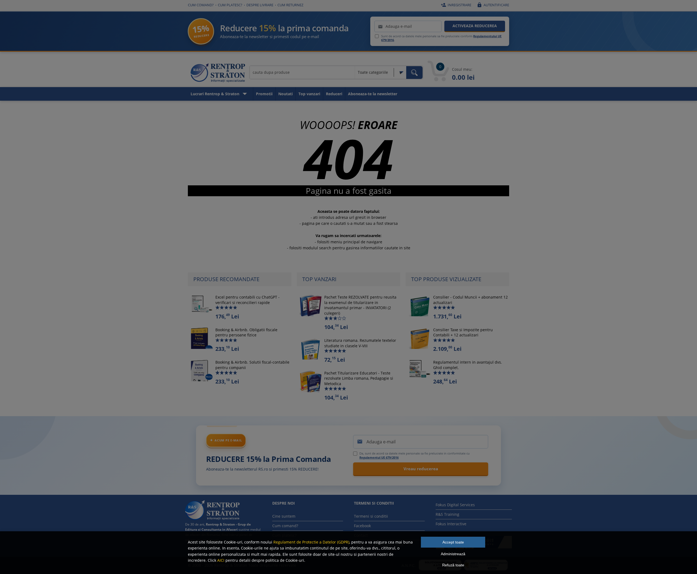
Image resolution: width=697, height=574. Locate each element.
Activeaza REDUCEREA (475, 25)
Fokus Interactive (451, 523)
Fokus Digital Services (455, 504)
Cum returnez (290, 4)
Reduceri (334, 93)
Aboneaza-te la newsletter (372, 93)
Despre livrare (259, 4)
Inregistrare (456, 5)
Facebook (362, 525)
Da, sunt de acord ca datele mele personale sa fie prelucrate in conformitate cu (414, 455)
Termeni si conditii (371, 516)
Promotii (264, 93)
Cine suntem (283, 516)
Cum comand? (201, 4)
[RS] (218, 73)
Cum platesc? (230, 4)
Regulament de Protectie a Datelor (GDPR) (311, 542)
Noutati (285, 93)
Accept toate (453, 542)
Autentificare (493, 5)
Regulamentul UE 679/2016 (379, 457)
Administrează (453, 554)
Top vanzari (309, 93)
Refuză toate (453, 565)
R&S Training (447, 514)
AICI (220, 560)
